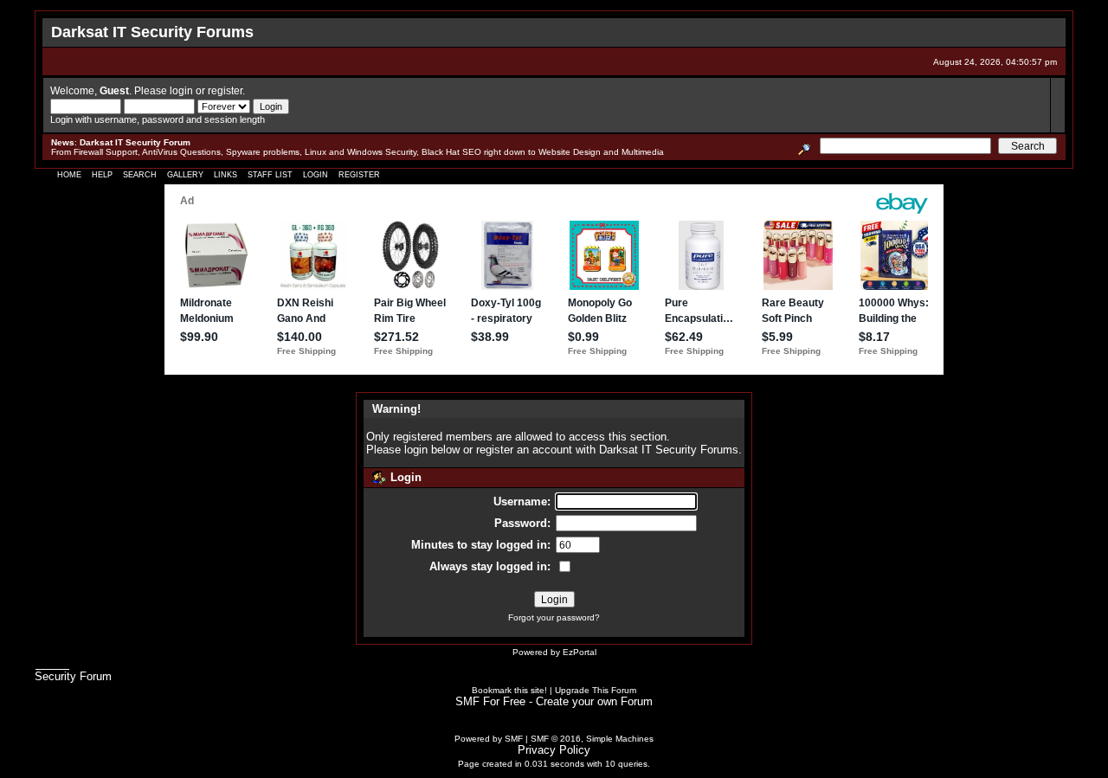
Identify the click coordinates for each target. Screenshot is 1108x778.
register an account (524, 449)
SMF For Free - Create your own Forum (554, 701)
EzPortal (579, 652)
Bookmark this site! (509, 690)
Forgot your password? (554, 617)
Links (225, 174)
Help (102, 174)
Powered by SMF (488, 738)
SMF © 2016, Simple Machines (592, 738)
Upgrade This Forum (595, 690)
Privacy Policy (554, 749)
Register (359, 174)
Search (140, 174)
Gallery (185, 174)
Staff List (270, 174)
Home (69, 174)
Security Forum (73, 676)
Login (315, 174)
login (181, 90)
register (225, 90)
